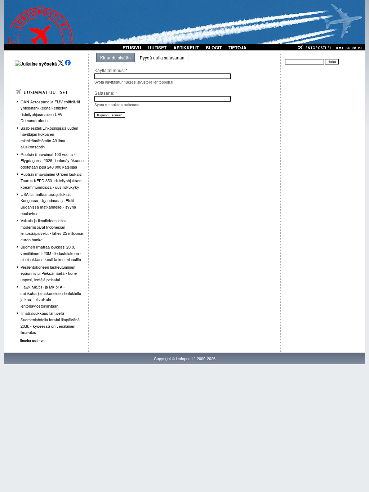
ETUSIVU (132, 47)
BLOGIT (214, 47)
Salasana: (105, 93)
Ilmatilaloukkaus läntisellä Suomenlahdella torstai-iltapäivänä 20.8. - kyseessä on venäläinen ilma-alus (50, 322)
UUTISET (157, 47)
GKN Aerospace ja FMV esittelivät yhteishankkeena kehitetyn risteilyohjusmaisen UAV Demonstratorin (50, 111)
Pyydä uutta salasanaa (162, 57)
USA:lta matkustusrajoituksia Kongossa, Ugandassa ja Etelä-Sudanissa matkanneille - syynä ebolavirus (48, 203)
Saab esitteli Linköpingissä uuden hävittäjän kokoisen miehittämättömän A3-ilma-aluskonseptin (49, 137)
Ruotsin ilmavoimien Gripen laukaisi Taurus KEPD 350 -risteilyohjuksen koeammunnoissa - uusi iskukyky (51, 180)
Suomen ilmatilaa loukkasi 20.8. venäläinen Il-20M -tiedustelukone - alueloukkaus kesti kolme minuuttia (51, 253)
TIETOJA (237, 47)
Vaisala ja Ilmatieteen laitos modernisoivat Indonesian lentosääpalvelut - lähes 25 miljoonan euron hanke (52, 230)
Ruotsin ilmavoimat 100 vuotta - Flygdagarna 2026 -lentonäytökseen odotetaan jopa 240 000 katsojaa (52, 160)
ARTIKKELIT (186, 47)
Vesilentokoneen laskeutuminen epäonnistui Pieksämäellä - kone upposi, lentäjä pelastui (49, 273)
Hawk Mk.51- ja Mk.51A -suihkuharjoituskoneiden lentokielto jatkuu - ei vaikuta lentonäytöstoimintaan (51, 296)
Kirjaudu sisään (115, 57)
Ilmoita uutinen (32, 340)
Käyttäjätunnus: (111, 70)
